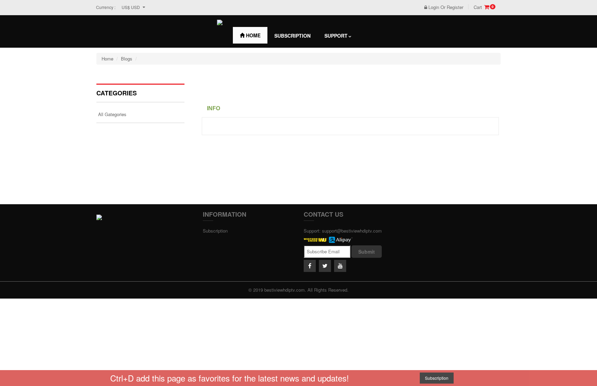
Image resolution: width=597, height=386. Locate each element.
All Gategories (112, 114)
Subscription (292, 35)
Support (336, 35)
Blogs (126, 58)
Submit (366, 251)
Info (213, 108)
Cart (484, 7)
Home (252, 35)
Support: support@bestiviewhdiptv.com (343, 230)
